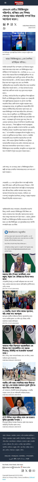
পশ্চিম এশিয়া (5, 441)
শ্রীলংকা (9, 444)
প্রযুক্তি (17, 450)
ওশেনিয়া (20, 444)
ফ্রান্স (14, 438)
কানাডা (18, 435)
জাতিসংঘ (10, 447)
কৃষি (3, 450)
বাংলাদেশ (24, 441)
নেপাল (4, 444)
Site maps (20, 464)
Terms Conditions (23, 477)
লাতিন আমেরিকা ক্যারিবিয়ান (27, 435)
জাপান (16, 444)
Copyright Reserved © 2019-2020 (13, 475)
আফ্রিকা (28, 438)
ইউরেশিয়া (23, 438)
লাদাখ (31, 447)
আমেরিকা (14, 435)
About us (5, 477)
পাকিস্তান (19, 441)
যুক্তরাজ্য (9, 438)
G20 (4, 435)
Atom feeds (12, 464)
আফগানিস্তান (12, 441)
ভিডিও (22, 450)
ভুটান (29, 441)
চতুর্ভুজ (14, 447)
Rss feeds (5, 464)
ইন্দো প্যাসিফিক (27, 444)
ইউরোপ (4, 438)
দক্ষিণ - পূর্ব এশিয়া (21, 447)
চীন (13, 444)
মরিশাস (33, 438)
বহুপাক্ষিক (5, 447)
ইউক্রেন (8, 435)
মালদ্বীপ (33, 441)
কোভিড (7, 450)
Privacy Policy (13, 477)
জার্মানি (18, 438)
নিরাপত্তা (12, 450)
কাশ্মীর (27, 447)
